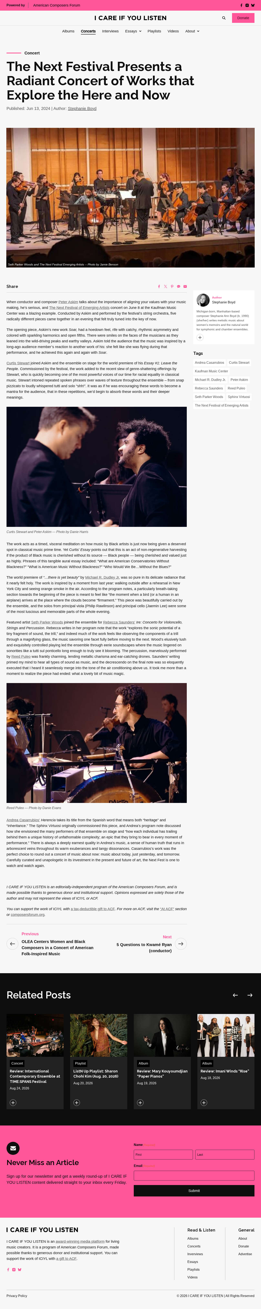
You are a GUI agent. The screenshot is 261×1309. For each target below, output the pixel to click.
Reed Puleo (21, 656)
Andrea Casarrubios (209, 362)
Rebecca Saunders (209, 388)
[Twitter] (165, 286)
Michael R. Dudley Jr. (102, 577)
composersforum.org (27, 915)
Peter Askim (68, 302)
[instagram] (247, 5)
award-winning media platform (80, 1241)
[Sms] (178, 286)
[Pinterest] (172, 286)
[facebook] (241, 5)
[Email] (185, 286)
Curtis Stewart (18, 363)
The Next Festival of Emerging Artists (79, 308)
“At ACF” (167, 909)
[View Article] (35, 1061)
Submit (194, 1191)
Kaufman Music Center (211, 371)
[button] (243, 18)
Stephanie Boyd (82, 108)
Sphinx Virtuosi (239, 397)
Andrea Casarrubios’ (23, 820)
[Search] (224, 18)
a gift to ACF (66, 1259)
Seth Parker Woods (47, 622)
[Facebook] (159, 286)
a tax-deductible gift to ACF (93, 909)
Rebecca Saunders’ (119, 622)
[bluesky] (252, 5)
